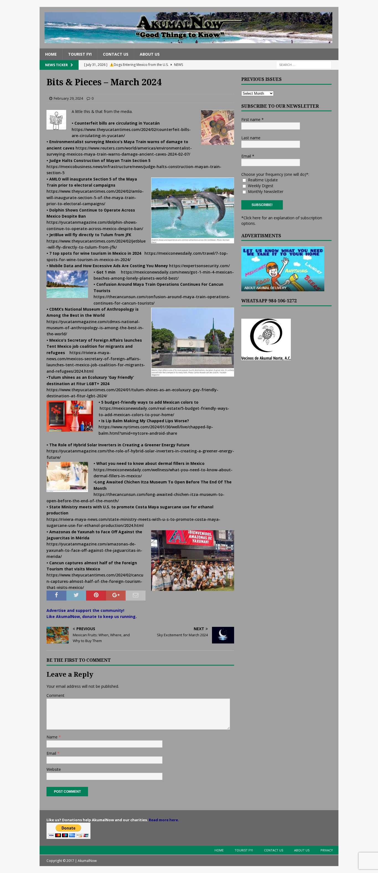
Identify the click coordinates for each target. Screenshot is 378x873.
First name (252, 119)
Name (52, 737)
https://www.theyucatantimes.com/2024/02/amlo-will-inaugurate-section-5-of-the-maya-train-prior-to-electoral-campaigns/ (95, 197)
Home (51, 54)
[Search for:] (304, 64)
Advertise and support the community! (85, 610)
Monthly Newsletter (265, 191)
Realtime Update (262, 179)
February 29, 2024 (68, 98)
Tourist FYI (80, 54)
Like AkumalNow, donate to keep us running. (91, 616)
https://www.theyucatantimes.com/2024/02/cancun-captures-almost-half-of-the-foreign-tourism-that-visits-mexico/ (94, 581)
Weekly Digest (260, 185)
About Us (150, 54)
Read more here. (164, 819)
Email (51, 753)
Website (53, 769)
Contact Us (115, 54)
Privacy (326, 850)
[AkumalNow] (189, 45)
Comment (55, 695)
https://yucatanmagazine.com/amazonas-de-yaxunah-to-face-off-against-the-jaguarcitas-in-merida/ (94, 550)
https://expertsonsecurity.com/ (199, 265)
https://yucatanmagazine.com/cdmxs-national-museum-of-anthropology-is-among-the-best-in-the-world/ (95, 328)
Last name (250, 137)
